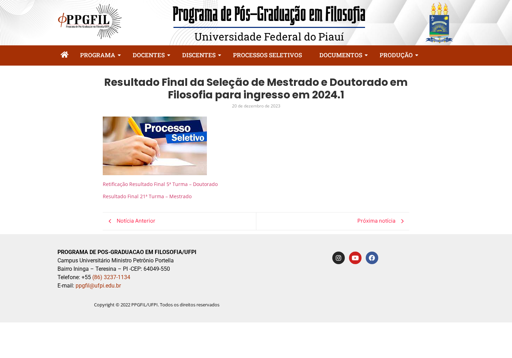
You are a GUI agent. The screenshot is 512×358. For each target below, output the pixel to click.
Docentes (149, 55)
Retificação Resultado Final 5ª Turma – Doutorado (160, 184)
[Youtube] (355, 258)
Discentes (199, 55)
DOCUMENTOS (340, 55)
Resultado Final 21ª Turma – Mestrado (147, 196)
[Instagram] (338, 258)
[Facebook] (372, 258)
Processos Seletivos (267, 55)
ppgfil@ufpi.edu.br (97, 285)
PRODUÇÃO (396, 55)
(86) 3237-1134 (111, 277)
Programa (97, 55)
